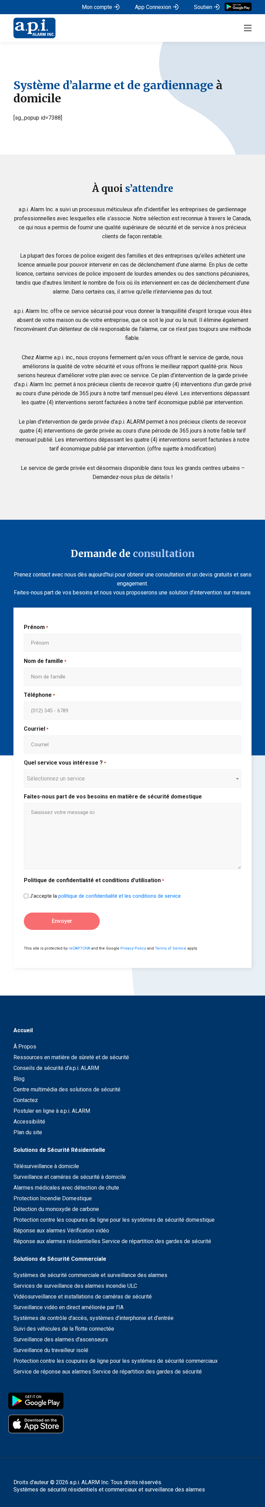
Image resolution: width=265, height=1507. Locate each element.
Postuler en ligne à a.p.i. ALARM (51, 1111)
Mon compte (97, 7)
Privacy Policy (133, 948)
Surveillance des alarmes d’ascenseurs (60, 1339)
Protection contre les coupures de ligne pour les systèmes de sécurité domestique (114, 1220)
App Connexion (153, 7)
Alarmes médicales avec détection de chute (66, 1187)
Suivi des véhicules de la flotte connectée (63, 1328)
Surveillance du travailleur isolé (50, 1350)
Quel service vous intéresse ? (65, 762)
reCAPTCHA (79, 948)
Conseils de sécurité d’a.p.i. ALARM (56, 1068)
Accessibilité (29, 1121)
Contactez (25, 1100)
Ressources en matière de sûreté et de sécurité (71, 1057)
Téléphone (39, 695)
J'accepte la (105, 896)
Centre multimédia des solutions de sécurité (66, 1089)
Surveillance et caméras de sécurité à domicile (69, 1177)
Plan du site (27, 1132)
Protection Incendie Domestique (52, 1198)
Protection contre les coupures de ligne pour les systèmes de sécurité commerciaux (115, 1361)
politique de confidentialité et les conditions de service (119, 896)
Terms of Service (170, 948)
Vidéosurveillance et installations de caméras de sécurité (82, 1296)
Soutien (203, 7)
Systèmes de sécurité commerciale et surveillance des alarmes (90, 1275)
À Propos (24, 1046)
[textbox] (129, 779)
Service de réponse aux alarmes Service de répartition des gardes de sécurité (107, 1371)
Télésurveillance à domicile (46, 1166)
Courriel (36, 728)
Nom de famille (45, 661)
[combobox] (132, 778)
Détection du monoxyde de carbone (56, 1209)
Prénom (36, 627)
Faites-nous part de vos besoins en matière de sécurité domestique (113, 796)
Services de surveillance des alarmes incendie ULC (75, 1286)
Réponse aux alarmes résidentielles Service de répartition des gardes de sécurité (112, 1241)
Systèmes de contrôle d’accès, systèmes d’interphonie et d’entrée (93, 1318)
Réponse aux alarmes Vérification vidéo (61, 1230)
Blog (18, 1078)
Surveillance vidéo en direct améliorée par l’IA (68, 1307)
